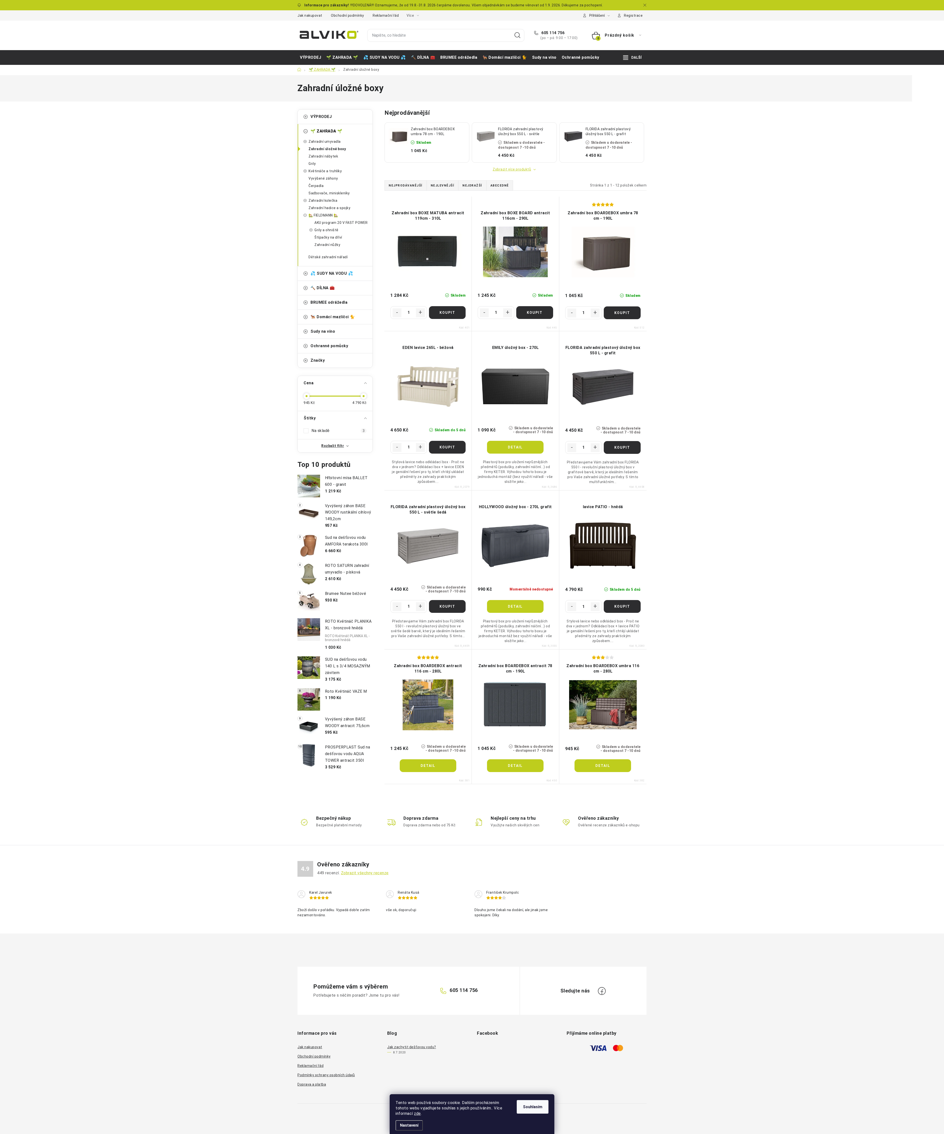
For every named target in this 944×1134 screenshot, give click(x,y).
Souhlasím (532, 1107)
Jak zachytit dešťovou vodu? (411, 1047)
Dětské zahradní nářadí (328, 257)
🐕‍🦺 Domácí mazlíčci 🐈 (332, 317)
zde (417, 1113)
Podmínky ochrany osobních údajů (326, 1075)
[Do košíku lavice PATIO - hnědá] (622, 606)
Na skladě (338, 430)
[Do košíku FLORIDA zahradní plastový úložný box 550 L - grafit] (622, 447)
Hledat (517, 35)
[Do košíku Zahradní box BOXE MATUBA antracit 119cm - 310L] (447, 312)
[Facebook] (602, 991)
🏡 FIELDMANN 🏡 (323, 215)
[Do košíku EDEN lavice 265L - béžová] (447, 447)
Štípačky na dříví (328, 237)
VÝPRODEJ (321, 116)
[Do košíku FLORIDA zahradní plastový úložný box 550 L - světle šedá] (447, 606)
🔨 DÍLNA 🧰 (322, 288)
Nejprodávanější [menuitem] (406, 185)
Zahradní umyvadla (325, 142)
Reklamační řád (386, 15)
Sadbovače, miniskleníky (329, 193)
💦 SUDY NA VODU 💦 (331, 273)
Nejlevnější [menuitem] (443, 185)
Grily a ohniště (326, 230)
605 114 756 (552, 32)
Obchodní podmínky (347, 15)
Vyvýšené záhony (323, 178)
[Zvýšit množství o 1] (420, 312)
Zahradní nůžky (327, 245)
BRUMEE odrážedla (328, 302)
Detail (515, 447)
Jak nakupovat (309, 15)
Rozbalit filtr (332, 446)
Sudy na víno (322, 331)
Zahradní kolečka (323, 200)
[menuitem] (310, 57)
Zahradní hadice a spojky (329, 208)
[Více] (632, 57)
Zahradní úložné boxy (327, 149)
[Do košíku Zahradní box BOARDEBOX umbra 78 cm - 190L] (622, 312)
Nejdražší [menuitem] (472, 185)
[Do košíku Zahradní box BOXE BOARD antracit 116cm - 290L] (534, 312)
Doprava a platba (311, 1084)
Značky (317, 360)
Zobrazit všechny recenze (365, 873)
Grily (312, 164)
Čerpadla (316, 186)
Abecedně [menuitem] (499, 185)
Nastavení (409, 1125)
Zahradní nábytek (323, 156)
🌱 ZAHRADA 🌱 (326, 131)
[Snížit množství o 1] (397, 312)
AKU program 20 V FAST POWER (341, 223)
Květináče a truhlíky (325, 171)
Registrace (633, 15)
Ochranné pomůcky (329, 346)
